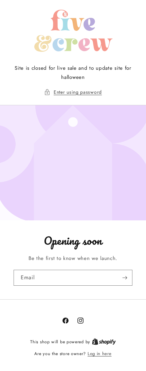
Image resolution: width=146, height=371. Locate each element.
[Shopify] (104, 342)
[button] (73, 92)
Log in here (100, 353)
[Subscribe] (124, 278)
